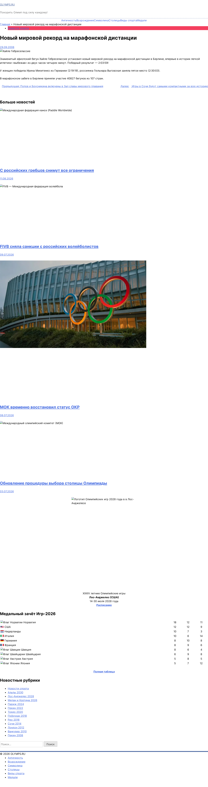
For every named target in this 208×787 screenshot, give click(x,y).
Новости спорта (18, 28)
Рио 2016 (14, 719)
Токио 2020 (15, 712)
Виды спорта (128, 20)
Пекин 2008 (15, 735)
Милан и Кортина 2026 (22, 700)
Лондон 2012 (16, 727)
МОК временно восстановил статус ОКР (40, 407)
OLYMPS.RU (7, 4)
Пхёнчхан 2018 (17, 715)
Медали (142, 20)
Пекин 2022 (15, 708)
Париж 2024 (16, 704)
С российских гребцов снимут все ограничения (47, 170)
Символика (101, 20)
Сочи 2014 (14, 723)
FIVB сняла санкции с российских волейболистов (49, 246)
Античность (68, 20)
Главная (5, 24)
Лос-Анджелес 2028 (21, 696)
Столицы (114, 20)
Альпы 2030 (15, 692)
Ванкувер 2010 (17, 731)
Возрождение (85, 20)
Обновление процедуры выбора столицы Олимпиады (53, 483)
